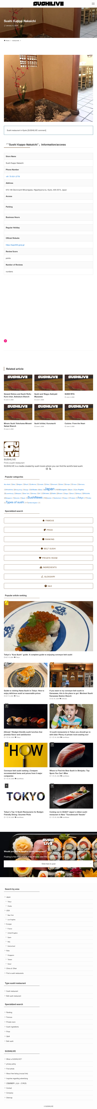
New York (27, 493)
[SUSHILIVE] (48, 4)
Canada (42, 484)
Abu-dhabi (8, 484)
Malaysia (19, 493)
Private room (11, 1022)
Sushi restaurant (12, 991)
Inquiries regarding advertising (17, 1078)
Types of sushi (17, 502)
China (49, 484)
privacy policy (11, 1064)
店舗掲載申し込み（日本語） (17, 1083)
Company (9, 1093)
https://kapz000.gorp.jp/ (15, 244)
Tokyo (82, 497)
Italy (42, 490)
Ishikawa (35, 489)
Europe (68, 484)
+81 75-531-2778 (13, 176)
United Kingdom (13, 933)
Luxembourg (11, 493)
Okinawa (47, 493)
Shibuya (79, 493)
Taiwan (66, 498)
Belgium (21, 484)
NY (41, 493)
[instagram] (47, 469)
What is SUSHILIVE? (14, 1059)
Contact (9, 1088)
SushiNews (37, 497)
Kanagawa (64, 489)
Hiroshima (10, 489)
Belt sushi (9, 1041)
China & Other (11, 968)
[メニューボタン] (93, 4)
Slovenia (18, 498)
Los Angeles (11, 919)
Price (8, 1031)
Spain (25, 498)
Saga (67, 493)
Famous (9, 1017)
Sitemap (9, 1097)
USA (8, 910)
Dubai (62, 484)
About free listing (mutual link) (17, 1073)
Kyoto (72, 490)
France (75, 484)
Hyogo (27, 490)
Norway (35, 493)
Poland (61, 493)
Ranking (9, 1012)
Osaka (54, 493)
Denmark (55, 484)
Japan (51, 488)
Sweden (50, 498)
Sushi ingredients (12, 1026)
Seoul (73, 493)
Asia (15, 484)
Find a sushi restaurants (14, 973)
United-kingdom (34, 503)
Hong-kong (19, 490)
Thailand (74, 498)
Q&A (8, 1036)
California (34, 484)
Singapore (10, 498)
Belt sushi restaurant (13, 996)
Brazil (27, 484)
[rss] (50, 469)
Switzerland (58, 498)
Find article (10, 1068)
